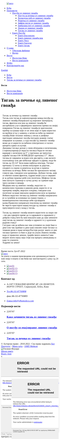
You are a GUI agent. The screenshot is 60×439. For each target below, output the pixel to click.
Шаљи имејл (7, 351)
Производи (12, 10)
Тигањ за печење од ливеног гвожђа (24, 80)
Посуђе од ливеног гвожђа (25, 13)
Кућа (9, 8)
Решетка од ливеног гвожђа (31, 20)
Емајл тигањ (24, 45)
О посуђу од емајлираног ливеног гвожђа (32, 327)
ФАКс (10, 63)
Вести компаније (20, 60)
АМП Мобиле (31, 346)
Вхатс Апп (6, 354)
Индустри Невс (19, 58)
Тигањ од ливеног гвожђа (30, 30)
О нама (10, 48)
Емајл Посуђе (18, 33)
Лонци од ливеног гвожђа (30, 28)
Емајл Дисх (23, 40)
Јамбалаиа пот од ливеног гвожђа (34, 25)
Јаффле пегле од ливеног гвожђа (33, 23)
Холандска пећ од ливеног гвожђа (34, 18)
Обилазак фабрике (21, 50)
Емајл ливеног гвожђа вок (30, 38)
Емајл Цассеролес (26, 35)
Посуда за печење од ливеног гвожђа (35, 15)
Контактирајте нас (15, 65)
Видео (15, 53)
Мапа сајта (17, 346)
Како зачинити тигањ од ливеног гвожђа (32, 316)
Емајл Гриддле (25, 43)
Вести (9, 55)
